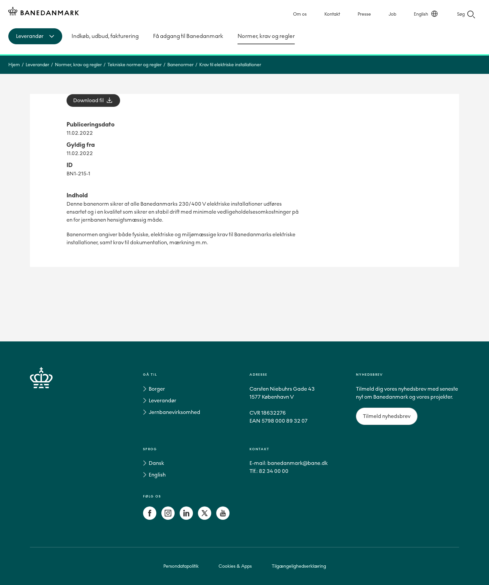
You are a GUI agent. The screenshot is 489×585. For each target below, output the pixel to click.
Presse (364, 14)
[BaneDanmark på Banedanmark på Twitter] (204, 518)
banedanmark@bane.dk (297, 463)
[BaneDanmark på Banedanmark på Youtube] (223, 518)
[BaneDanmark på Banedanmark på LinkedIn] (186, 518)
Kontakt (332, 14)
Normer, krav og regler (266, 36)
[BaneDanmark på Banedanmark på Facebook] (149, 518)
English (421, 14)
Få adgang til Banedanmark (188, 36)
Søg (461, 14)
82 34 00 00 (273, 471)
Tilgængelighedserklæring (299, 566)
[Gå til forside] (53, 447)
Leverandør (37, 65)
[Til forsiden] (43, 12)
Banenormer (180, 65)
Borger (157, 389)
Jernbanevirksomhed (174, 412)
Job (392, 14)
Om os (300, 14)
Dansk (156, 463)
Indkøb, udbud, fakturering (105, 36)
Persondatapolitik (181, 566)
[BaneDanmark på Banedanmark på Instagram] (168, 518)
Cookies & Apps (235, 566)
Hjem (14, 65)
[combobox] (35, 36)
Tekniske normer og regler (134, 65)
